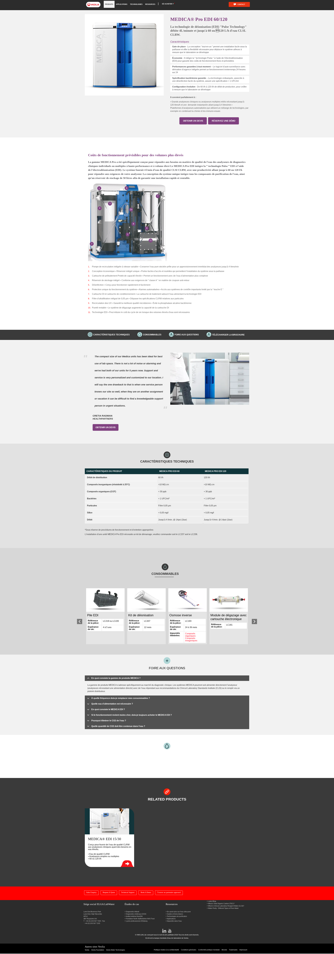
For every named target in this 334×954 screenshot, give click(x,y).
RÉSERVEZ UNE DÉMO (223, 121)
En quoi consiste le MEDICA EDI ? (108, 709)
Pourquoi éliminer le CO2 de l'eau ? (108, 720)
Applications (121, 4)
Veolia (87, 950)
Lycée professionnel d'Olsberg (136, 921)
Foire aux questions (187, 335)
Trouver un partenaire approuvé (169, 892)
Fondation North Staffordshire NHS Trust (140, 919)
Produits (109, 4)
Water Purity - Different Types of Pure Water (223, 908)
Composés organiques (190, 634)
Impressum (243, 950)
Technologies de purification (177, 916)
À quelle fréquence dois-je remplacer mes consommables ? (120, 698)
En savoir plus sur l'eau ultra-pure (179, 912)
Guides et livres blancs (175, 914)
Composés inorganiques (191, 639)
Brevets (224, 950)
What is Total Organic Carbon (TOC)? (221, 903)
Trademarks (233, 950)
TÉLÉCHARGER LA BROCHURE (228, 335)
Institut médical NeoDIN (134, 916)
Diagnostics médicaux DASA (136, 914)
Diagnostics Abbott (132, 912)
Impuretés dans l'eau (174, 921)
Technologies (136, 4)
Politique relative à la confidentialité (166, 950)
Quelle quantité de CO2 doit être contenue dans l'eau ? (118, 726)
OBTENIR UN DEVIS (193, 121)
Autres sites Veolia (95, 946)
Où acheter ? (168, 4)
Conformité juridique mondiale (209, 950)
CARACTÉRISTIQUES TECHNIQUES (111, 335)
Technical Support (128, 892)
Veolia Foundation (97, 950)
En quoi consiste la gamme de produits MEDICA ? (116, 678)
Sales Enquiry (91, 892)
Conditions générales (188, 950)
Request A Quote (109, 892)
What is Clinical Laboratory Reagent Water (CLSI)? (226, 906)
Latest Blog (212, 901)
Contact (241, 4)
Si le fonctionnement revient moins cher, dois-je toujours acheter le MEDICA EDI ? (131, 715)
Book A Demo (146, 892)
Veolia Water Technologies (115, 950)
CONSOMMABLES (152, 335)
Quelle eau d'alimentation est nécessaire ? (112, 704)
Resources (150, 4)
